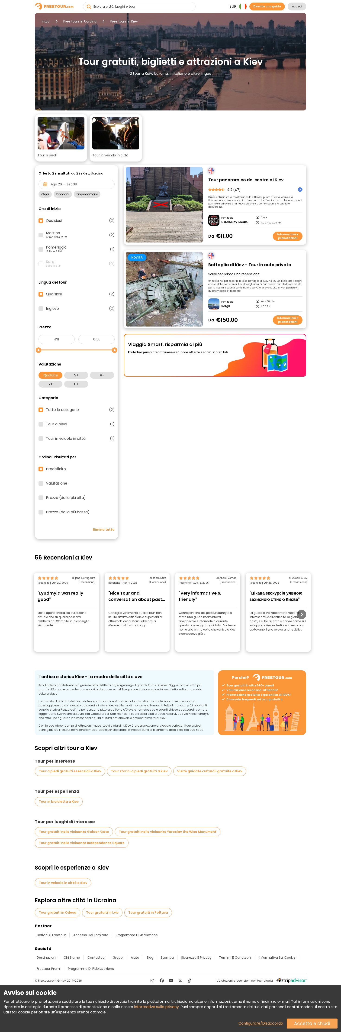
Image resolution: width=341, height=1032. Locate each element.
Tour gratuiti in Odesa (57, 912)
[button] (61, 138)
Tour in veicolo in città (80, 438)
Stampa (167, 957)
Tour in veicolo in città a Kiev (63, 882)
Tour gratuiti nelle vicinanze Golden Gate (74, 831)
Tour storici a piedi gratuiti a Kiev (139, 771)
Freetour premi (49, 968)
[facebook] (161, 980)
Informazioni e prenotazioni (287, 236)
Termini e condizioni (235, 957)
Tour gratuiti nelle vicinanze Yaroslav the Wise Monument (167, 831)
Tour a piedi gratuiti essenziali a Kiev (70, 771)
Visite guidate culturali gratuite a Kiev (209, 771)
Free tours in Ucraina (80, 21)
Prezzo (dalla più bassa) (68, 512)
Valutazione (56, 483)
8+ (102, 375)
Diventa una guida (267, 6)
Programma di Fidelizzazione (91, 968)
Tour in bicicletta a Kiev (59, 801)
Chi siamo (72, 957)
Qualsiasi (50, 375)
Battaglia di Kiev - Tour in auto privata (249, 265)
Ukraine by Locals (234, 222)
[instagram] (152, 980)
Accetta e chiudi (312, 1023)
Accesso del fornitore (90, 935)
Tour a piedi (80, 424)
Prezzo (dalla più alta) (66, 497)
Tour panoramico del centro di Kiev (246, 180)
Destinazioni (46, 957)
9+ (76, 375)
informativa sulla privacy (156, 1006)
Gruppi (118, 957)
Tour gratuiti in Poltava (148, 912)
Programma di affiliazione (137, 935)
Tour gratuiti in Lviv (102, 912)
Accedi (297, 6)
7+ (50, 384)
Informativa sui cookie (277, 957)
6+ (76, 384)
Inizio (46, 21)
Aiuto (135, 957)
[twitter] (180, 980)
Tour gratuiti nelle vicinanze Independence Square (82, 843)
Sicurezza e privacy (196, 957)
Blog (150, 957)
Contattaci (96, 957)
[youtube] (171, 980)
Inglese (80, 308)
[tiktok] (189, 980)
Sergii (225, 306)
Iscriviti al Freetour (51, 935)
